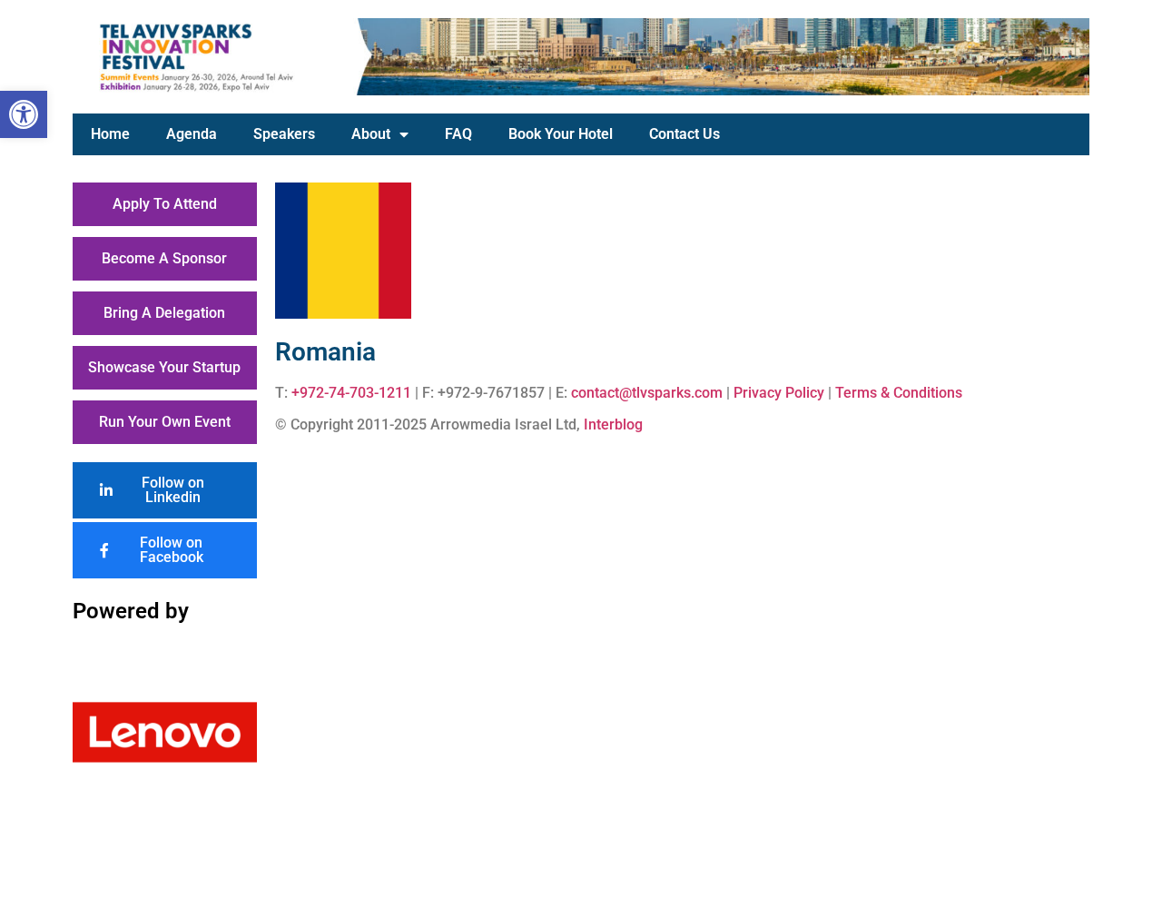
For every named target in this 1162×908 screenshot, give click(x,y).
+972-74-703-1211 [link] (351, 392)
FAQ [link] (458, 134)
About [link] (370, 134)
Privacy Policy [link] (779, 392)
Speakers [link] (284, 134)
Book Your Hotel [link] (560, 134)
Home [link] (110, 134)
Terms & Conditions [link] (898, 392)
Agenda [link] (191, 134)
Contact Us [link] (684, 134)
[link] (23, 114)
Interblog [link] (613, 424)
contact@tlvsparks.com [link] (647, 392)
